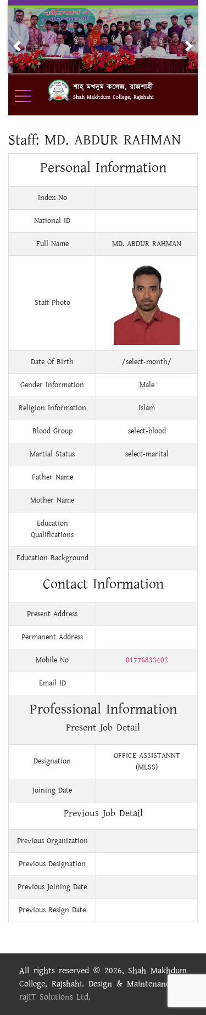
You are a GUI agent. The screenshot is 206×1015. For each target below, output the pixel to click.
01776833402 (147, 660)
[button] (17, 46)
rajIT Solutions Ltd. (55, 997)
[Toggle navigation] (30, 96)
